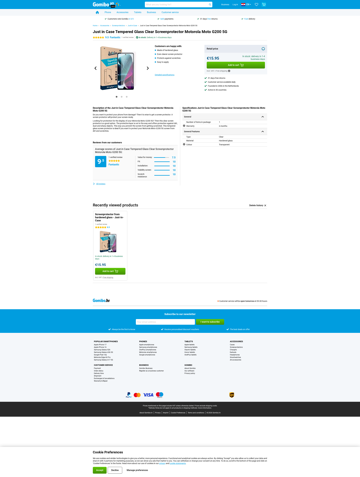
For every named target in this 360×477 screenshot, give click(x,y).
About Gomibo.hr (146, 413)
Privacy (158, 413)
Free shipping (108, 277)
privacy (162, 463)
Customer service (170, 12)
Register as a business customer (151, 371)
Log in (235, 4)
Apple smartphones (146, 345)
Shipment (97, 376)
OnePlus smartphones (147, 350)
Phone (108, 12)
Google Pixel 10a (100, 355)
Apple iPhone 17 (100, 345)
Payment (97, 368)
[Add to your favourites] (263, 48)
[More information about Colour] (184, 144)
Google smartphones (147, 355)
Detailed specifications (164, 75)
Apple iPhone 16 (100, 347)
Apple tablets (189, 345)
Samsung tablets (190, 347)
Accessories (122, 12)
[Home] (97, 12)
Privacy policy (189, 373)
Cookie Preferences (178, 413)
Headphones (235, 355)
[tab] (116, 97)
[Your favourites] (256, 4)
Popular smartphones (106, 341)
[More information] (229, 71)
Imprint (165, 413)
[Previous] (95, 68)
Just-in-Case (132, 26)
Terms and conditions (196, 413)
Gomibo (188, 365)
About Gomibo (190, 368)
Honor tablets (189, 352)
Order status (98, 371)
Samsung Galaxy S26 (102, 350)
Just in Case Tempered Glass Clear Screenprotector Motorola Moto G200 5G (168, 26)
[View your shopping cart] (263, 4)
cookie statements (178, 463)
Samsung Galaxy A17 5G (103, 360)
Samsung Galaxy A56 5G (103, 352)
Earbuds (233, 352)
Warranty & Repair (101, 381)
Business (151, 12)
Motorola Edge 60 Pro (102, 357)
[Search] (210, 4)
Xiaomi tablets (190, 350)
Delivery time (99, 373)
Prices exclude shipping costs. (205, 406)
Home (95, 26)
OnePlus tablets (190, 355)
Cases (232, 345)
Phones (143, 341)
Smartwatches (235, 357)
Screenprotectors (118, 26)
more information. (205, 408)
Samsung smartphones (148, 347)
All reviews (100, 184)
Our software (189, 371)
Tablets (137, 12)
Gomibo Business (145, 368)
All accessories (235, 360)
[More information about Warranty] (184, 126)
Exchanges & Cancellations (104, 378)
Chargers (233, 350)
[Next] (147, 68)
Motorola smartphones (148, 352)
